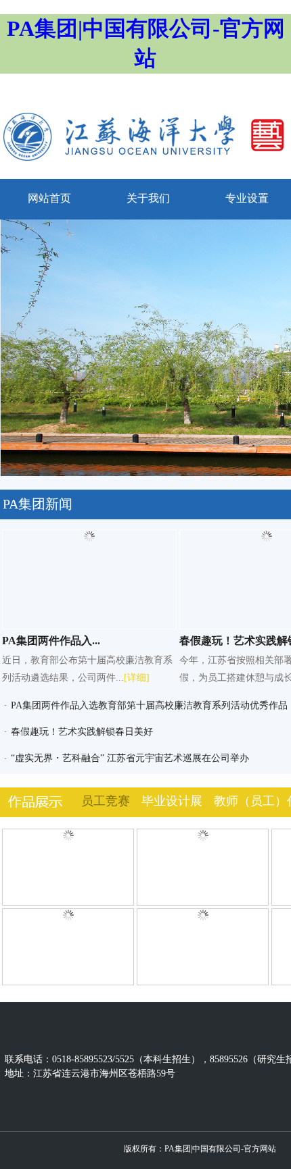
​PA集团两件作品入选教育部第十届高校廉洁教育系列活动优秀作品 (149, 705)
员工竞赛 (105, 801)
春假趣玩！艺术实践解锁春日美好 (82, 732)
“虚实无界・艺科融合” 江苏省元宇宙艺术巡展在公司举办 (130, 758)
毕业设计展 (171, 801)
